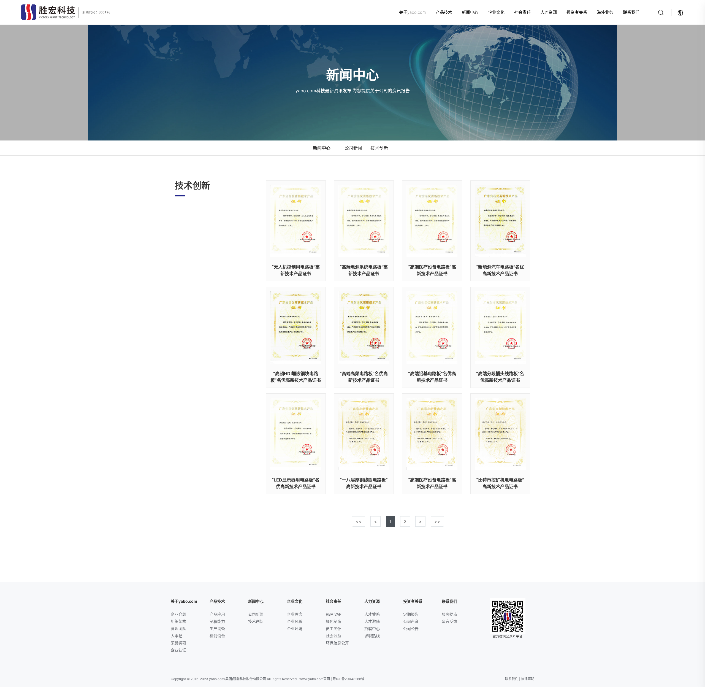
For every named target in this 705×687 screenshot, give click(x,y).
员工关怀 (333, 628)
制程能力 (217, 621)
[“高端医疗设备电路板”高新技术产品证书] (432, 221)
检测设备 (217, 635)
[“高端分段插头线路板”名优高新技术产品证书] (500, 327)
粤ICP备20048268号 (348, 679)
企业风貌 (294, 621)
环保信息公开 (337, 642)
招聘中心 (372, 628)
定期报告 (411, 614)
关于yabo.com (412, 12)
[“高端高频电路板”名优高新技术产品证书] (364, 327)
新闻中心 (470, 12)
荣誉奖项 (178, 642)
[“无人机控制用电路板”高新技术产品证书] (295, 221)
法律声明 (527, 679)
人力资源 (372, 601)
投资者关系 (576, 12)
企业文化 (496, 12)
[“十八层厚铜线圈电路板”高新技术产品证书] (364, 434)
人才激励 (372, 621)
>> (437, 521)
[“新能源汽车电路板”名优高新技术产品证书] (500, 221)
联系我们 (631, 12)
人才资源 (548, 12)
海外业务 (605, 12)
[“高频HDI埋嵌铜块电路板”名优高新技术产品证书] (295, 327)
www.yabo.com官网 (314, 679)
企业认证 (178, 650)
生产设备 (217, 628)
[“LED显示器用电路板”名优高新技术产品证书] (295, 434)
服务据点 (449, 614)
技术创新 (379, 148)
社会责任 (522, 12)
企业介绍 (178, 614)
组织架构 (178, 621)
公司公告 (411, 628)
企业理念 (294, 614)
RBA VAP (333, 614)
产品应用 (217, 614)
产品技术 (444, 12)
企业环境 (294, 628)
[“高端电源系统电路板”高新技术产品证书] (364, 221)
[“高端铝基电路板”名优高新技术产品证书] (432, 327)
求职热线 (372, 635)
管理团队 (178, 628)
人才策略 (372, 614)
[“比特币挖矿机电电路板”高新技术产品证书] (500, 434)
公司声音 (411, 621)
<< (359, 521)
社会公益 (333, 635)
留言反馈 (449, 621)
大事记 (176, 635)
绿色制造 (333, 621)
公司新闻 (353, 148)
